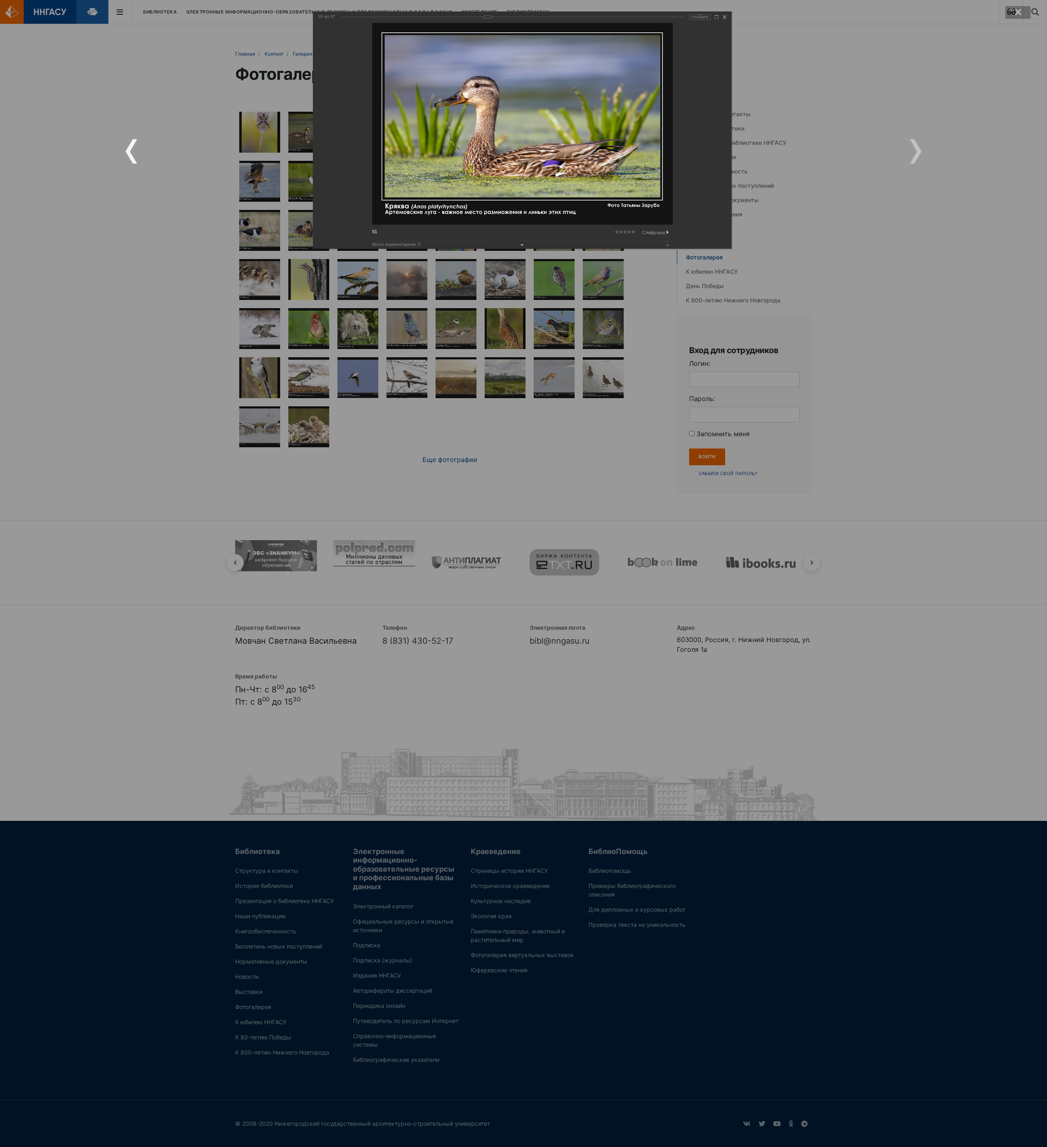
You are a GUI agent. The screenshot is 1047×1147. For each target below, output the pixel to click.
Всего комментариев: (396, 244)
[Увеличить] (716, 17)
